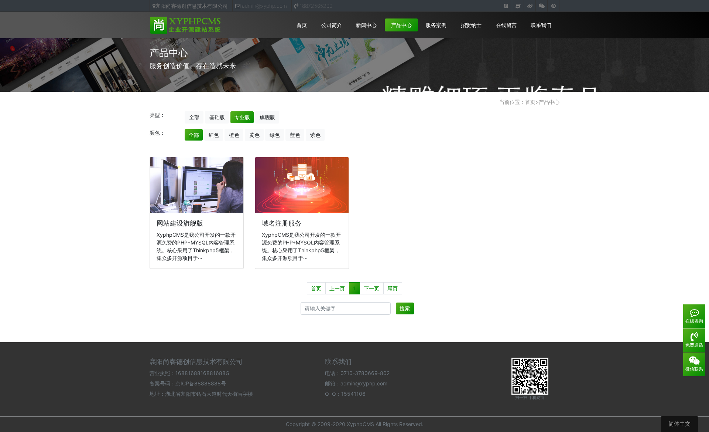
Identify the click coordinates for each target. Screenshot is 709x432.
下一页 (371, 288)
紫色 (315, 135)
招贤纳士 (471, 25)
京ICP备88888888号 (200, 383)
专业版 (242, 117)
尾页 (392, 288)
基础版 (217, 117)
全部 (194, 117)
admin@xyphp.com (263, 6)
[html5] (506, 6)
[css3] (518, 6)
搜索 (405, 308)
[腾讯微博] (553, 6)
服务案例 (436, 25)
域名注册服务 (282, 223)
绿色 (275, 135)
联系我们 (541, 25)
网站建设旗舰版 (180, 223)
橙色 (234, 135)
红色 (214, 135)
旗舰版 (267, 117)
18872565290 (315, 6)
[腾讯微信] (542, 6)
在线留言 (506, 25)
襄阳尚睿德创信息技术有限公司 (191, 6)
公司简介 (331, 25)
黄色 (254, 135)
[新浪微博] (530, 6)
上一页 (337, 288)
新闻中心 (366, 25)
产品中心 (401, 25)
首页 (302, 25)
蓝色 (295, 135)
